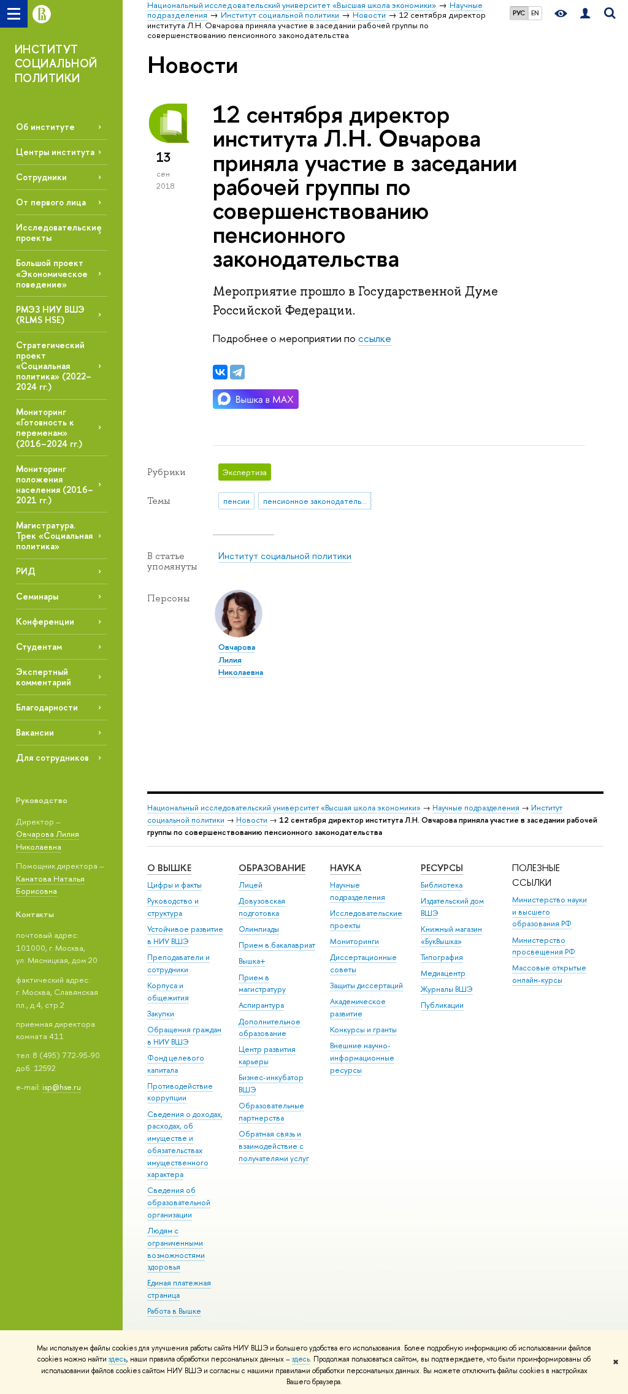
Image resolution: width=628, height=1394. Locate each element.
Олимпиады (259, 929)
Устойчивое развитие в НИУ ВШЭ (185, 935)
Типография (442, 957)
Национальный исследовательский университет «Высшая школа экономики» (284, 807)
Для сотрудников (52, 757)
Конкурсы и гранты (363, 1029)
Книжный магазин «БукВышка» (451, 935)
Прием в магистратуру (262, 983)
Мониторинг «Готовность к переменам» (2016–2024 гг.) (49, 427)
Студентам (39, 646)
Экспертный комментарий (43, 677)
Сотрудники (41, 177)
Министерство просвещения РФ (543, 946)
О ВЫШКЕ (169, 867)
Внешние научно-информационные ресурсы (362, 1057)
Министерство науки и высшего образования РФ (549, 911)
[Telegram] (237, 372)
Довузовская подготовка (262, 907)
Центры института (55, 152)
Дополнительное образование (270, 1027)
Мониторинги (354, 941)
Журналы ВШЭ (447, 989)
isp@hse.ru (61, 1086)
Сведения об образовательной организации (178, 1202)
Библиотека (441, 885)
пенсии (236, 500)
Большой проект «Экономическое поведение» (52, 273)
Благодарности (47, 707)
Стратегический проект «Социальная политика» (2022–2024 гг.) (53, 366)
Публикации (442, 1005)
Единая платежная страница (179, 1289)
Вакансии (35, 732)
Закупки (160, 1013)
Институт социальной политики (284, 555)
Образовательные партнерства (271, 1111)
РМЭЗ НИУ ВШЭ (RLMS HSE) (50, 314)
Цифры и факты (174, 885)
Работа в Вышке (174, 1311)
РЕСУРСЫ (442, 867)
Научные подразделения (475, 807)
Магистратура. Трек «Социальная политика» (54, 535)
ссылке (374, 338)
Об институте (45, 126)
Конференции (45, 621)
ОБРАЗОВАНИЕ (272, 867)
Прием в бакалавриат (277, 945)
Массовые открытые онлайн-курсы (549, 973)
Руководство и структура (173, 907)
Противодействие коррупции (180, 1092)
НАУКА (345, 867)
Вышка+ (252, 961)
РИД (26, 571)
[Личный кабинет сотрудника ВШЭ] (585, 14)
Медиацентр (443, 973)
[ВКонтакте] (220, 372)
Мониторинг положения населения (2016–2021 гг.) (54, 484)
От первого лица (51, 202)
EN (535, 13)
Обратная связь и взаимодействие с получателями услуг (274, 1146)
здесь (117, 1359)
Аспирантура (261, 1005)
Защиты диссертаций (366, 985)
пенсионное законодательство (317, 500)
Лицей (250, 885)
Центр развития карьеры (267, 1055)
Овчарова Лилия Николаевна (47, 840)
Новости (251, 820)
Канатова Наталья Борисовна (50, 885)
